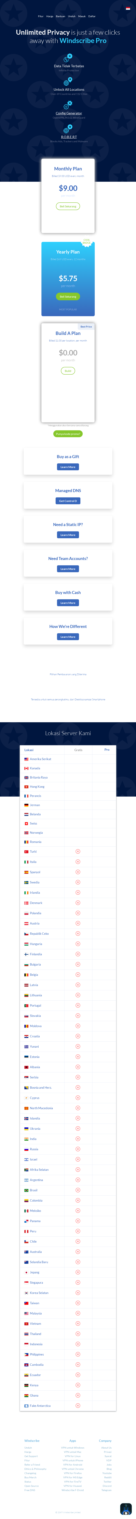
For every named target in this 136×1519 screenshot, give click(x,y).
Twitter (108, 1481)
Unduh (71, 16)
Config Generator (69, 113)
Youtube (107, 1473)
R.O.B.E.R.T (69, 137)
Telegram (106, 1490)
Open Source (31, 1485)
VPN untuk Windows (72, 1447)
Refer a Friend (32, 1464)
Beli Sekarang (68, 206)
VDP (109, 1460)
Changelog (30, 1473)
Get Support (31, 1456)
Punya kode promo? (68, 433)
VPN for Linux (73, 1456)
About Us (106, 1447)
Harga (49, 16)
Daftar (92, 16)
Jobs (109, 1464)
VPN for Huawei (73, 1485)
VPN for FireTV (72, 1481)
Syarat (108, 1456)
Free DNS (29, 1490)
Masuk (82, 16)
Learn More (68, 467)
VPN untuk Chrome (73, 1468)
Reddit (108, 1477)
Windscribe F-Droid (73, 1490)
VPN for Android (72, 1464)
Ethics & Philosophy (35, 1468)
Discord (107, 1485)
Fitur (41, 16)
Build (68, 370)
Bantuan (60, 16)
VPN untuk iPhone (73, 1460)
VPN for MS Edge (72, 1477)
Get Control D (68, 500)
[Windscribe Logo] (68, 8)
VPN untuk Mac (72, 1451)
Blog (109, 1468)
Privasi (108, 1451)
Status (27, 1481)
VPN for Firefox (73, 1473)
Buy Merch (30, 1477)
